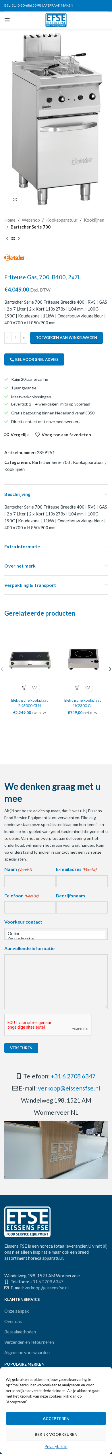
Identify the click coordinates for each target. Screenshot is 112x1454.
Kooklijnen (94, 219)
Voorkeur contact (23, 921)
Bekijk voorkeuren (56, 1434)
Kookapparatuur (62, 219)
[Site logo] (56, 19)
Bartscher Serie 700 (31, 226)
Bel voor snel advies (37, 359)
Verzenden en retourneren (29, 1342)
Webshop (31, 219)
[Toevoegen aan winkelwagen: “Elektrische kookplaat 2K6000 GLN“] (25, 688)
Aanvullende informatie (29, 948)
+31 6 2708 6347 (73, 1076)
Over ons (13, 1321)
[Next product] (19, 239)
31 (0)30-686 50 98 (26, 5)
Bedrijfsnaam (70, 895)
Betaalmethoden (20, 1331)
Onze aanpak (16, 1311)
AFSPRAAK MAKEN (58, 5)
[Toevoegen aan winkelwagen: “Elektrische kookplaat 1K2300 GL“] (78, 688)
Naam (18, 869)
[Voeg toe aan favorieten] (35, 688)
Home (10, 219)
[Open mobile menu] (7, 20)
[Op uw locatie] (56, 939)
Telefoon (21, 895)
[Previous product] (7, 239)
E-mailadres (76, 869)
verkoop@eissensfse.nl (69, 1088)
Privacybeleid (56, 1446)
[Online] (56, 933)
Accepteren (56, 1418)
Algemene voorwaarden (27, 1352)
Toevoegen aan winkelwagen (66, 337)
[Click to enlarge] (15, 199)
